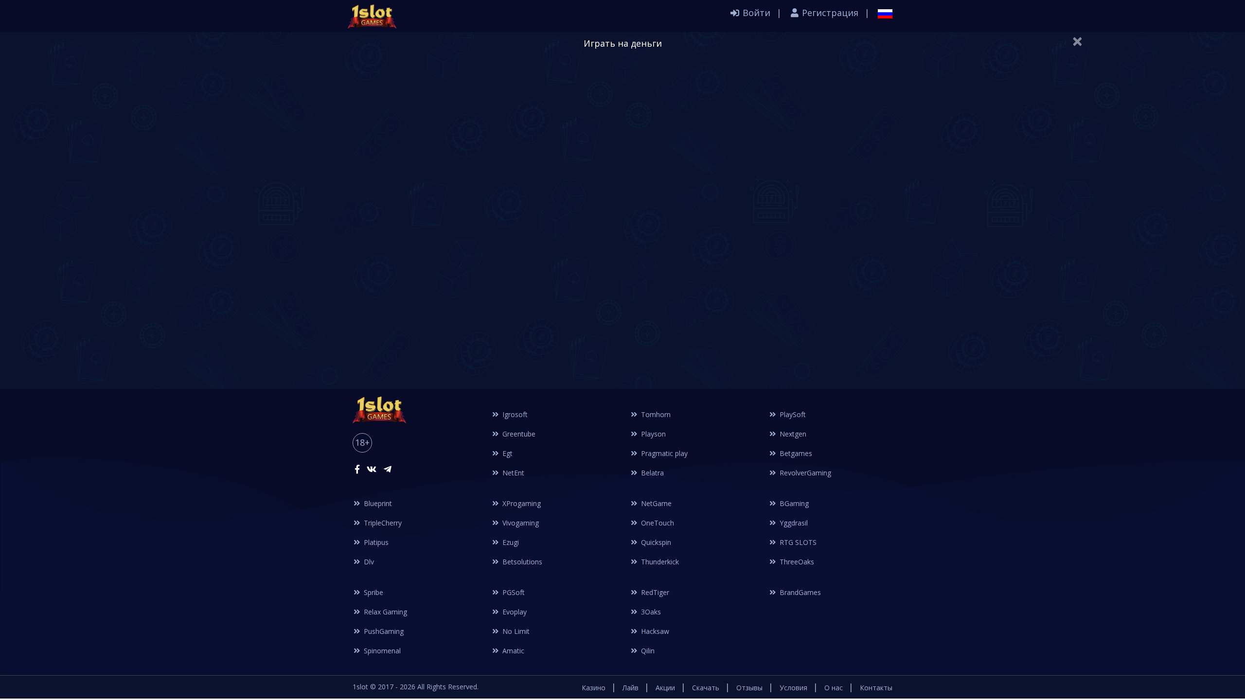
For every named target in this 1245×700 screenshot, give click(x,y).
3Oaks (650, 611)
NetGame (655, 503)
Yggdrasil (793, 522)
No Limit (515, 631)
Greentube (517, 433)
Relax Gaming (384, 611)
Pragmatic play (663, 453)
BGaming (793, 503)
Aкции (665, 687)
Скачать (705, 687)
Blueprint (377, 503)
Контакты (876, 687)
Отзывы (749, 687)
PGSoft (512, 592)
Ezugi (509, 542)
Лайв (630, 687)
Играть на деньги (623, 43)
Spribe (372, 592)
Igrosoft (514, 414)
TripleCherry (382, 522)
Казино (593, 687)
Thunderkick (659, 561)
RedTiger (654, 592)
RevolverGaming (804, 472)
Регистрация (829, 12)
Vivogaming (519, 522)
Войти (755, 12)
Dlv (368, 561)
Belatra (651, 472)
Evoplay (513, 611)
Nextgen (792, 433)
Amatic (512, 650)
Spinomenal (381, 650)
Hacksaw (654, 631)
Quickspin (655, 542)
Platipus (375, 542)
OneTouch (656, 522)
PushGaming (383, 631)
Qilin (647, 650)
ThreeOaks (796, 561)
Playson (652, 433)
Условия (793, 687)
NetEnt (512, 472)
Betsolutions (521, 561)
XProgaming (520, 503)
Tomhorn (655, 414)
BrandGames (799, 592)
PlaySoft (792, 414)
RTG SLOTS (797, 542)
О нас (833, 687)
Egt (506, 453)
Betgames (795, 453)
